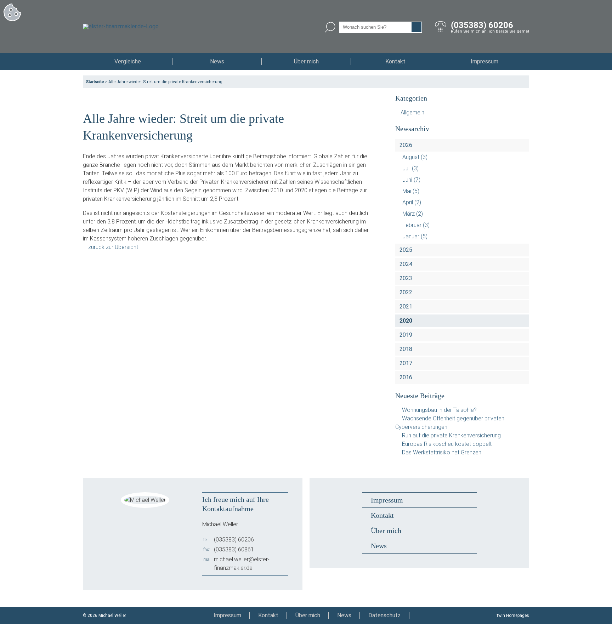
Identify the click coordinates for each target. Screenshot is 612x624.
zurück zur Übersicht (113, 247)
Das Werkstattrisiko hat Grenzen (441, 452)
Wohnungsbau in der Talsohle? (439, 410)
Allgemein (412, 112)
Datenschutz (384, 615)
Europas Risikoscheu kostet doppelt (447, 444)
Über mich (306, 61)
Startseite (95, 81)
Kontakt (395, 61)
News (217, 61)
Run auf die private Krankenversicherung (451, 435)
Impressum (484, 61)
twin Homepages (513, 615)
